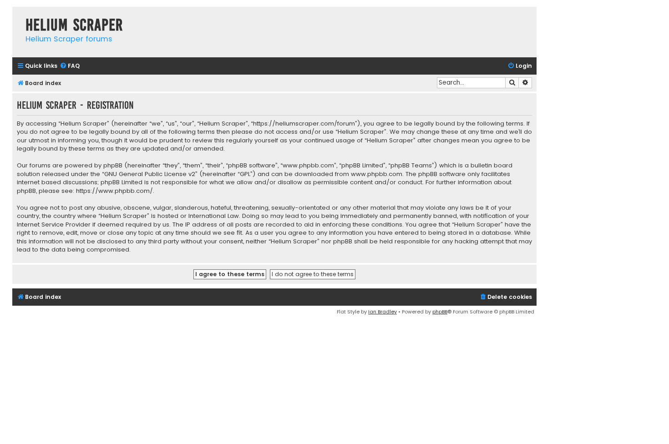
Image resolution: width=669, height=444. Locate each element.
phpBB (439, 311)
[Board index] (17, 15)
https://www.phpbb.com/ (114, 191)
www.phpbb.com (376, 174)
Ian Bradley (382, 311)
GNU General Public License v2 (149, 174)
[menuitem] (70, 66)
